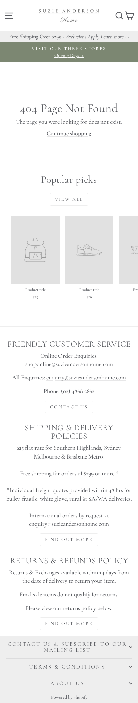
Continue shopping (69, 133)
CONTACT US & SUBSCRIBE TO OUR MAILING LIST (67, 647)
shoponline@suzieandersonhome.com (69, 364)
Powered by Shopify (69, 697)
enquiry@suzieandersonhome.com (86, 377)
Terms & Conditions (67, 666)
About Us (67, 683)
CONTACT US (69, 407)
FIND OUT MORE (69, 539)
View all (69, 199)
